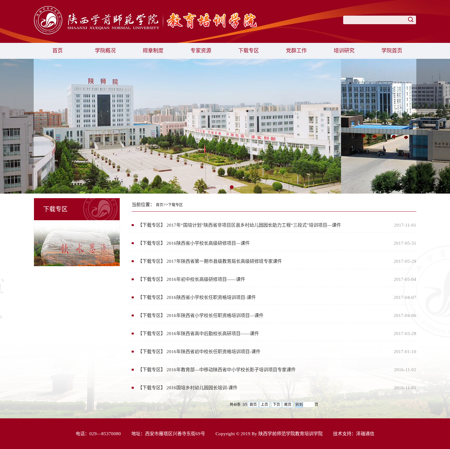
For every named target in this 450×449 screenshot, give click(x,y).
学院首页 (391, 51)
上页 (264, 404)
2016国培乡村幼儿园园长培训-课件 (202, 387)
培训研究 (344, 51)
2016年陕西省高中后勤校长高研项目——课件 (213, 333)
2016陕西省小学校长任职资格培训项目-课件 (211, 297)
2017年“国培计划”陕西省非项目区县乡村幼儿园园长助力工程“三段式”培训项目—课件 (254, 225)
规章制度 (153, 51)
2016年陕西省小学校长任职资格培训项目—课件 (215, 315)
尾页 (287, 404)
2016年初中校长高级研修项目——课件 (206, 279)
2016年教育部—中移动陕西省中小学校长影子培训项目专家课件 (231, 369)
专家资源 (200, 51)
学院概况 (105, 51)
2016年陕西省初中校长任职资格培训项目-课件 (214, 351)
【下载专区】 (151, 225)
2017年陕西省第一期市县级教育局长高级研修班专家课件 (224, 261)
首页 (57, 51)
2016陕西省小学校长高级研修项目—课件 (208, 243)
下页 (276, 404)
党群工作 (296, 51)
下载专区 (248, 51)
